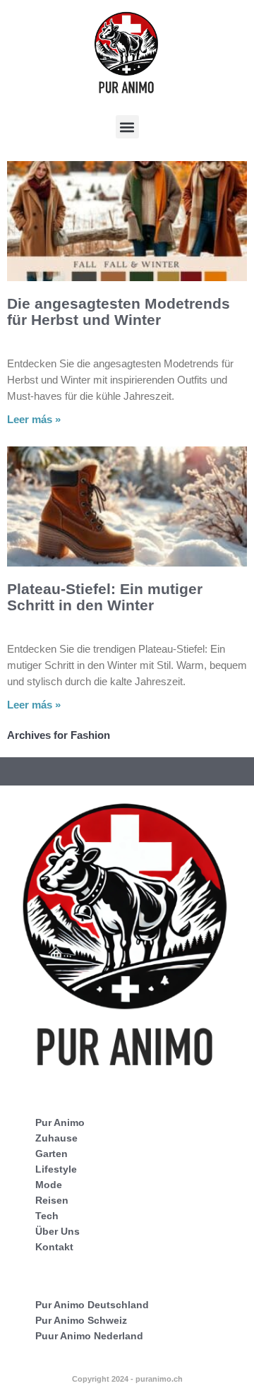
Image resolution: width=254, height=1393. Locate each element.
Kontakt (54, 1246)
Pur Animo (60, 1122)
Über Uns (57, 1231)
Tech (47, 1215)
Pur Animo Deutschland (92, 1304)
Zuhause (56, 1138)
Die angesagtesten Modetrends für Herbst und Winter (118, 311)
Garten (51, 1153)
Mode (48, 1184)
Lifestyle (56, 1169)
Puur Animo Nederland (89, 1335)
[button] (127, 126)
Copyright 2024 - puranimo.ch (127, 1379)
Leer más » (34, 419)
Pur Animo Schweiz (81, 1320)
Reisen (51, 1200)
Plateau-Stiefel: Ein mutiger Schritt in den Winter (104, 597)
